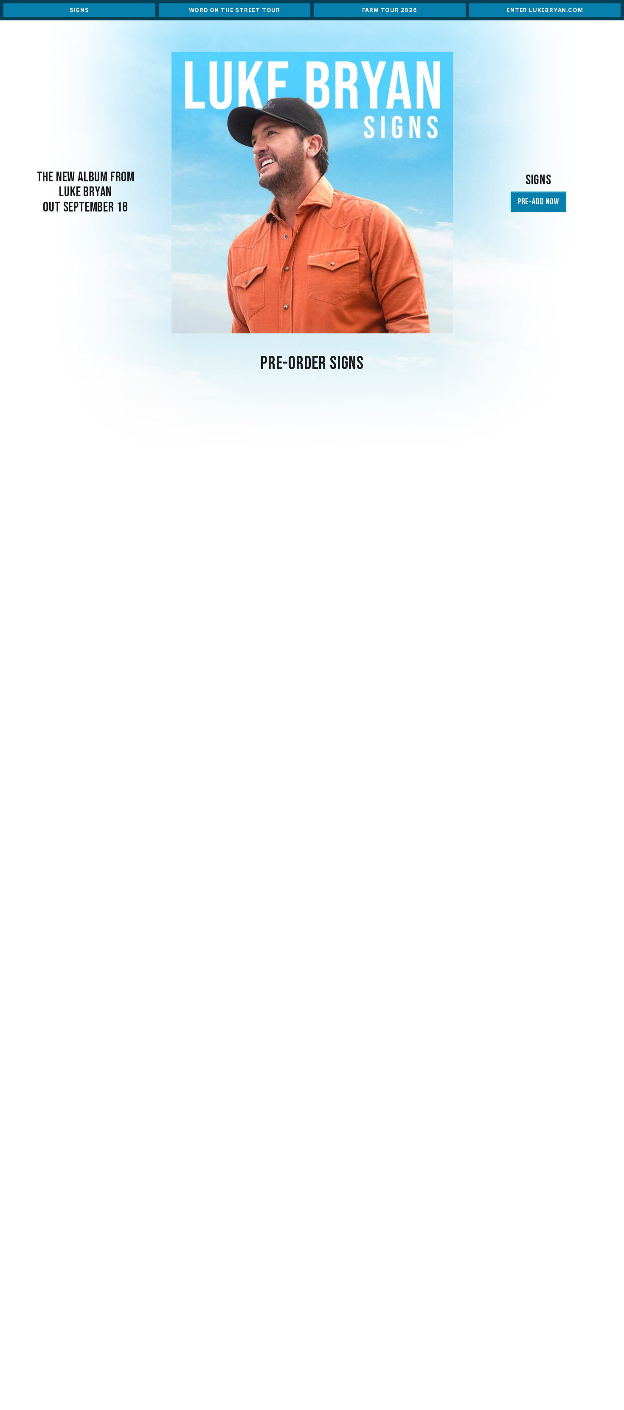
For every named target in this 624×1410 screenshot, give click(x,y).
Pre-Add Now (538, 202)
